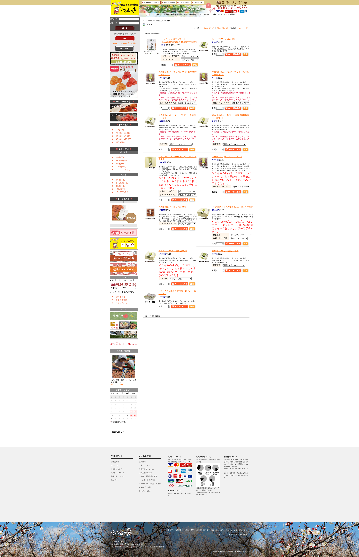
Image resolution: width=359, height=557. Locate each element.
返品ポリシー (116, 480)
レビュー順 (243, 28)
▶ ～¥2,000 (118, 130)
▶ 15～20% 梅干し (121, 170)
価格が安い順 (208, 28)
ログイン (232, 534)
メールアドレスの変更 (147, 480)
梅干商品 (151, 20)
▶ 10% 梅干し (119, 167)
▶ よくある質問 (119, 300)
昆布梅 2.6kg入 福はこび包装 (232, 207)
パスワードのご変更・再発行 (150, 484)
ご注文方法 (115, 462)
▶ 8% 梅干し (118, 163)
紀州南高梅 (159, 20)
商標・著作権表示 (217, 530)
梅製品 (179, 14)
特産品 (192, 14)
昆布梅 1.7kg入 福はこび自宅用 (227, 156)
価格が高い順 (222, 28)
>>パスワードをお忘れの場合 (125, 43)
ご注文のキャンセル (146, 469)
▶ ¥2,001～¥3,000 (121, 133)
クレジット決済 (145, 491)
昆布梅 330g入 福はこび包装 (225, 251)
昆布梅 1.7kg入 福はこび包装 (173, 251)
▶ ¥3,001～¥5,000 (121, 136)
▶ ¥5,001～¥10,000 (121, 139)
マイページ (223, 534)
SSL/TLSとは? (118, 432)
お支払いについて (117, 473)
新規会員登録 (242, 534)
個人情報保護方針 (202, 530)
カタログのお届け (145, 487)
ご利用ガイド (216, 14)
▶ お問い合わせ (119, 303)
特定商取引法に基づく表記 (184, 530)
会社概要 (170, 530)
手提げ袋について (117, 476)
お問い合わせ (242, 530)
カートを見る (229, 14)
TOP (144, 20)
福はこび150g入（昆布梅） (224, 39)
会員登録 (142, 462)
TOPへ (159, 14)
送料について (116, 465)
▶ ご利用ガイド (119, 297)
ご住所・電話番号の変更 (148, 476)
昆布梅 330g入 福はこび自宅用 (173, 207)
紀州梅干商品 (169, 14)
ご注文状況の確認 (145, 473)
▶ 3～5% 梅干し (120, 160)
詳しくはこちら (117, 384)
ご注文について (145, 465)
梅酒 (185, 14)
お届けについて (117, 469)
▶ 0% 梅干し (118, 157)
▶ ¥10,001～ (118, 142)
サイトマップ (230, 530)
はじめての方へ (202, 14)
